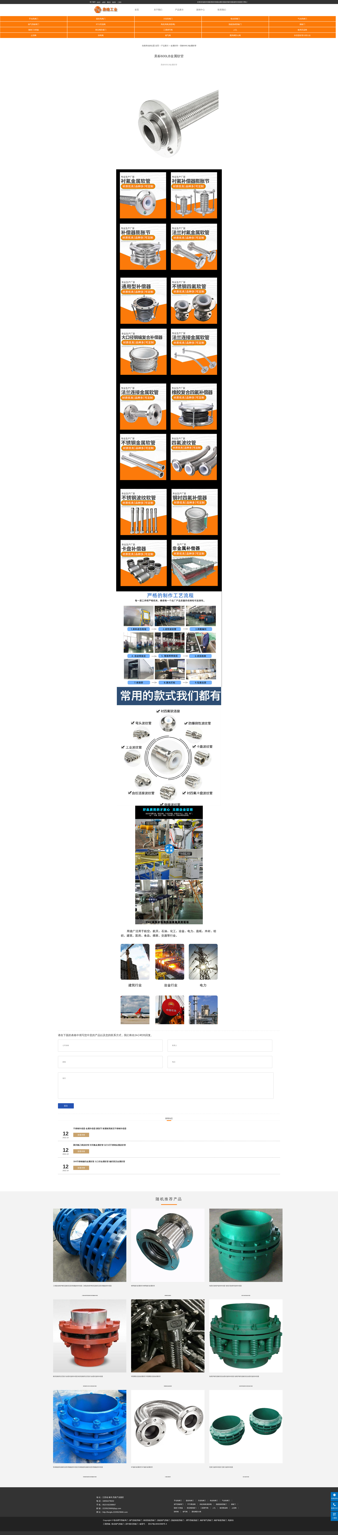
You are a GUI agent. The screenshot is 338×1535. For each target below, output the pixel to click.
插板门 (302, 24)
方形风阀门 (168, 19)
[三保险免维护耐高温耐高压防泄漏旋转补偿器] (89, 1209)
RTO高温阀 (100, 24)
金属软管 (174, 46)
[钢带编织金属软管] (168, 1209)
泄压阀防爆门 (100, 30)
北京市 (98, 2)
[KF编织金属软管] (168, 1390)
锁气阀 (168, 35)
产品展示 (179, 10)
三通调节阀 (168, 30)
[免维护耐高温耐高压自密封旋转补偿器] (246, 1299)
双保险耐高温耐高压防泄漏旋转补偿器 (90, 1476)
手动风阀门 (33, 19)
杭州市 (114, 2)
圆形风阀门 (100, 19)
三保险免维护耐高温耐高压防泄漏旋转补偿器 (90, 1295)
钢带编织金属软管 (168, 1295)
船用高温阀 (302, 30)
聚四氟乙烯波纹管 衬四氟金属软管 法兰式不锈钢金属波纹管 (99, 1145)
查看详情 (81, 1135)
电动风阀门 (235, 19)
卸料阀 (101, 35)
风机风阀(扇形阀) (168, 24)
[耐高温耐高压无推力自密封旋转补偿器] (89, 1299)
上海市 (103, 2)
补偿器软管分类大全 (302, 35)
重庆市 (109, 2)
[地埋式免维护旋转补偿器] (246, 1209)
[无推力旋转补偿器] (246, 1390)
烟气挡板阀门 (33, 24)
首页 (137, 10)
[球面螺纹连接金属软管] (168, 1299)
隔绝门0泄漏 (33, 30)
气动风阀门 (302, 19)
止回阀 (33, 35)
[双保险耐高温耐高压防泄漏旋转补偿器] (89, 1390)
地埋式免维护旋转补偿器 (245, 1295)
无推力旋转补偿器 (246, 1476)
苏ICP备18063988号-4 (157, 1524)
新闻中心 (200, 10)
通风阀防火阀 (235, 35)
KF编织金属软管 (168, 1476)
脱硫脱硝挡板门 (235, 24)
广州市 (119, 2)
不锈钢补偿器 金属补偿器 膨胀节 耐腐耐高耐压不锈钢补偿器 (99, 1128)
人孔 (235, 30)
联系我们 (222, 10)
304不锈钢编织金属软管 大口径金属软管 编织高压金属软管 (99, 1161)
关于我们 (158, 10)
